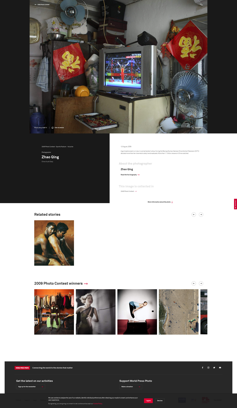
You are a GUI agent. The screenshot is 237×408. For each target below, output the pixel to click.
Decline (159, 400)
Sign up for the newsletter (27, 386)
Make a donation (127, 386)
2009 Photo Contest (43, 4)
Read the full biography (129, 175)
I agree (148, 400)
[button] (194, 214)
